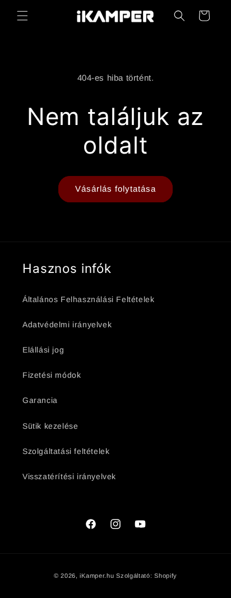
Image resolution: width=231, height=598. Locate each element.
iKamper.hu (97, 575)
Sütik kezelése (50, 425)
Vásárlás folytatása (115, 188)
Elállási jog (43, 349)
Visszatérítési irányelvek (69, 476)
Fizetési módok (51, 374)
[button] (22, 15)
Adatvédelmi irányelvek (67, 324)
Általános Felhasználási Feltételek (88, 299)
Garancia (40, 400)
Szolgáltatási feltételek (65, 451)
